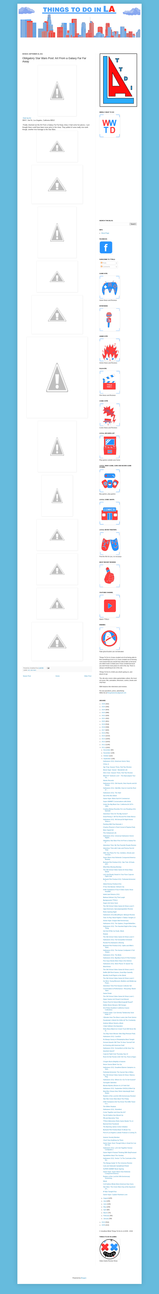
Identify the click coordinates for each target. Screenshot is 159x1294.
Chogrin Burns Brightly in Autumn (114, 1061)
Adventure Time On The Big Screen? (115, 814)
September (107, 759)
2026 (103, 704)
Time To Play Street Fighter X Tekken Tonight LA (119, 918)
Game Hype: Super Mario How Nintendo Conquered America (116, 1172)
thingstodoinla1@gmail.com (116, 693)
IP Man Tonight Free (110, 1192)
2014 (103, 739)
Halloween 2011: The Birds (112, 955)
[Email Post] (48, 668)
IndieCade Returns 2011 (111, 894)
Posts (104, 263)
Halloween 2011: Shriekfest (112, 1109)
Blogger (83, 1278)
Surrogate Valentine (110, 1082)
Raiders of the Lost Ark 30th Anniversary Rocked (119, 1096)
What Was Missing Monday (112, 867)
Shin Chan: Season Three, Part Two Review (118, 773)
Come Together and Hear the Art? (114, 1112)
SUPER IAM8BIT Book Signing (113, 1169)
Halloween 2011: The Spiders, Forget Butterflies (119, 923)
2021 (103, 718)
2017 (103, 730)
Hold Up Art (26, 118)
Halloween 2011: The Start (112, 793)
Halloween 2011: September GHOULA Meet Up (119, 1088)
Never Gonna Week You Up (112, 1064)
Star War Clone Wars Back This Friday (116, 1099)
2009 (103, 1225)
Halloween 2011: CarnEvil (112, 1036)
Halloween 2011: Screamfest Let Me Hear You (118, 1048)
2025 (103, 707)
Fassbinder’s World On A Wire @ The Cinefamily (119, 1020)
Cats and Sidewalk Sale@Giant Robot (116, 1166)
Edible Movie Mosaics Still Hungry (114, 1005)
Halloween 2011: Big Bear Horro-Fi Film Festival (119, 958)
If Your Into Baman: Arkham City (113, 887)
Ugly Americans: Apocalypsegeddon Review (118, 909)
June (105, 1204)
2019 (103, 724)
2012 (103, 744)
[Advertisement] (67, 43)
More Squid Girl (108, 830)
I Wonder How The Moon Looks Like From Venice (119, 1017)
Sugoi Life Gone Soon (110, 903)
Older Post (87, 676)
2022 (103, 715)
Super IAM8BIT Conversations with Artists (117, 801)
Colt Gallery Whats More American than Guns (118, 1184)
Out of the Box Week (110, 796)
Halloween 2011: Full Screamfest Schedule (117, 940)
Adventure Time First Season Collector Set (117, 986)
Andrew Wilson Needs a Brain (113, 1023)
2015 (103, 736)
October (106, 756)
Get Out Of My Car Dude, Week (113, 931)
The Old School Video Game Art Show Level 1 (118, 996)
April (105, 1210)
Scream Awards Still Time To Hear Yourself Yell (119, 1042)
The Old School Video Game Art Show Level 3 (118, 969)
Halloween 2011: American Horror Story (116, 761)
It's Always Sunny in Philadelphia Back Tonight (118, 1039)
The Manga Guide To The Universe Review (117, 1163)
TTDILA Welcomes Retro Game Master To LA (118, 1121)
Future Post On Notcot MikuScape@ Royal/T (118, 1002)
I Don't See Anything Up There (113, 1140)
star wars (33, 670)
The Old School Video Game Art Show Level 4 (118, 937)
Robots (105, 934)
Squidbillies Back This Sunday (113, 1155)
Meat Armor (107, 966)
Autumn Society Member (111, 1137)
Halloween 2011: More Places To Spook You (118, 964)
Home (58, 676)
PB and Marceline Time (111, 1118)
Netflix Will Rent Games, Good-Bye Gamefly (118, 972)
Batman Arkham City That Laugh (114, 897)
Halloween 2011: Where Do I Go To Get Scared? (119, 1080)
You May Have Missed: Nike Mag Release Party (119, 1034)
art (29, 670)
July (104, 1201)
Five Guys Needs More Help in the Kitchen (117, 961)
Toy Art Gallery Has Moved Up (113, 1115)
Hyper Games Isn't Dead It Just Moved (116, 999)
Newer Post (27, 676)
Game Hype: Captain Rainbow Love (115, 1195)
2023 (103, 712)
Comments (106, 267)
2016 (103, 733)
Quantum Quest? (109, 1051)
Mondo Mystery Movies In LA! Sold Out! (116, 1085)
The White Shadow (109, 1106)
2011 (103, 747)
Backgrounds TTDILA (110, 900)
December (107, 750)
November (107, 753)
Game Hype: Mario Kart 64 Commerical (116, 798)
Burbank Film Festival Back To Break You (117, 1130)
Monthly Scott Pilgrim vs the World (114, 975)
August (105, 1198)
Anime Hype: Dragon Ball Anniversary (116, 920)
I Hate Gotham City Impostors (113, 1026)
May (105, 1207)
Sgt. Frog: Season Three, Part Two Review (117, 767)
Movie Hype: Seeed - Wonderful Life (115, 770)
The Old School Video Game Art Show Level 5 (118, 906)
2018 (103, 727)
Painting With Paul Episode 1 (113, 824)
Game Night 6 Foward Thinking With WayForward (119, 1152)
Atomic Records (108, 780)
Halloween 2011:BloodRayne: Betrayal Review (119, 915)
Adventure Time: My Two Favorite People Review (119, 845)
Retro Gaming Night (110, 912)
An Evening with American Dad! (113, 1045)
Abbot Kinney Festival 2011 (112, 884)
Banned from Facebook (111, 1124)
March (105, 1213)
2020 (103, 721)
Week (105, 1181)
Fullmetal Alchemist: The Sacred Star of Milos (118, 1072)
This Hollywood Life (109, 833)
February (106, 1215)
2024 (103, 710)
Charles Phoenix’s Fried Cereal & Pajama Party (119, 827)
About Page (105, 233)
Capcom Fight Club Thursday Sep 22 (115, 1054)
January (106, 1218)
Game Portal (107, 993)
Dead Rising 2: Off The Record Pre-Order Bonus (119, 817)
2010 (103, 1222)
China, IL (106, 764)
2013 (103, 742)
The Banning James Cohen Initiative (115, 1127)
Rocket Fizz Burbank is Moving (113, 943)
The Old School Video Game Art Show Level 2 (118, 978)
